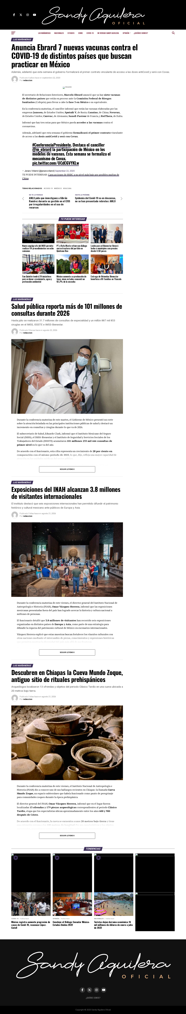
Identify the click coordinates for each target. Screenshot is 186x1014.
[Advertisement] (153, 104)
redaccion (27, 80)
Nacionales (59, 33)
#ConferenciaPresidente (51, 145)
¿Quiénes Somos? (141, 33)
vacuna (67, 188)
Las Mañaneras (44, 33)
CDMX (80, 33)
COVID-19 (90, 33)
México (58, 188)
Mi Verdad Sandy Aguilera (108, 33)
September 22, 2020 (65, 171)
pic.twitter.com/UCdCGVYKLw (55, 163)
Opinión (126, 33)
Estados (71, 33)
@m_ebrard (41, 149)
